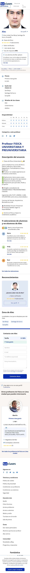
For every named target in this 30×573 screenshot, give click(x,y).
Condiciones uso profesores (11, 487)
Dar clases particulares (10, 528)
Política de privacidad (9, 484)
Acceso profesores (8, 507)
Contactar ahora (15, 376)
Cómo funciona (7, 504)
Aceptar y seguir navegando (15, 569)
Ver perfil (14, 303)
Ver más (5, 63)
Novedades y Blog (8, 542)
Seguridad (6, 493)
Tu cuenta (24, 6)
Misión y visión (7, 513)
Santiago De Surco (16, 321)
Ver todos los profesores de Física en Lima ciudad (15, 452)
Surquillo (5, 325)
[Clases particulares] (6, 5)
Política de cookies (8, 481)
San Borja (5, 321)
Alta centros (6, 534)
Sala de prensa (7, 519)
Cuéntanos (6, 387)
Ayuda (5, 501)
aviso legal (13, 371)
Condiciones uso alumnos (10, 490)
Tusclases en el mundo (10, 516)
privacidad (20, 371)
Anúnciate (16, 6)
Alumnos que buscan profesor (12, 531)
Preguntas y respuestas (10, 545)
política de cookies (18, 565)
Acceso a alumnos (8, 510)
